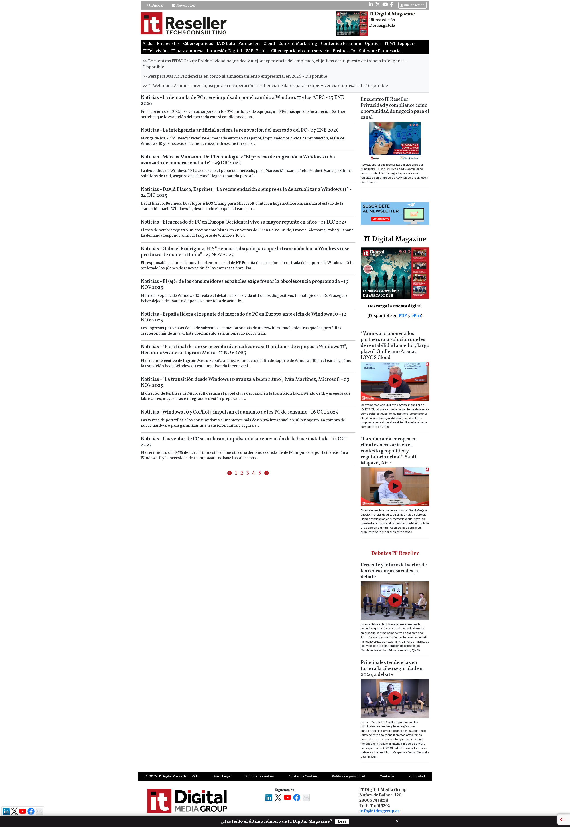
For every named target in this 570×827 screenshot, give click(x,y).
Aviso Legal (222, 776)
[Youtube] (385, 4)
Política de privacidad (348, 776)
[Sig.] (267, 473)
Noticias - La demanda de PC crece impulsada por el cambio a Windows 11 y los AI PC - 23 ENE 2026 (242, 100)
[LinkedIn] (371, 4)
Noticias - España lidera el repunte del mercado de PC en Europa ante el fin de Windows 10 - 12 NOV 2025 (243, 317)
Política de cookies (259, 776)
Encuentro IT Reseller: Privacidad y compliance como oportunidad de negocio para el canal (395, 108)
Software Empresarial (380, 50)
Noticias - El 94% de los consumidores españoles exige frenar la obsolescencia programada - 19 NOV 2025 (244, 284)
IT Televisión (155, 50)
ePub (416, 315)
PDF (403, 315)
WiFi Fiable (257, 50)
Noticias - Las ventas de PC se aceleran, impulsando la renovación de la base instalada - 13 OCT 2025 (244, 442)
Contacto (387, 776)
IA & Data (226, 43)
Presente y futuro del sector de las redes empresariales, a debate (394, 571)
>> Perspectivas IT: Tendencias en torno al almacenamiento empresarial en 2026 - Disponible (234, 76)
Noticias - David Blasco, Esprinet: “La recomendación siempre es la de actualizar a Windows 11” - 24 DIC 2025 (246, 192)
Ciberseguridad (198, 43)
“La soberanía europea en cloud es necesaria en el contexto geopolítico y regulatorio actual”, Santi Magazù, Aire (389, 451)
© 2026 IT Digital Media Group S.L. (172, 776)
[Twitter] (377, 4)
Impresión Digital (224, 50)
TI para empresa (187, 50)
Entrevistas (168, 43)
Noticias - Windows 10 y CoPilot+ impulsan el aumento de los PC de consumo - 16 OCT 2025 (239, 412)
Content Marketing (297, 43)
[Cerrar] (397, 821)
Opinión (373, 43)
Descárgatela (382, 25)
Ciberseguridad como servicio (300, 50)
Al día (147, 43)
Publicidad (416, 776)
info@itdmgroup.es (379, 811)
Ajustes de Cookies (303, 776)
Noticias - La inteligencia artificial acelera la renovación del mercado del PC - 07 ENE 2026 (240, 130)
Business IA (344, 50)
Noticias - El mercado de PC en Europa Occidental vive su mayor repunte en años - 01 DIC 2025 (244, 222)
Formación (249, 43)
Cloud (269, 43)
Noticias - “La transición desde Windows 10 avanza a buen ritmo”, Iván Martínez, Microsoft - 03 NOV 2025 (245, 382)
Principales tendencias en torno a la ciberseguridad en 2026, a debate (392, 668)
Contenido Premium (341, 43)
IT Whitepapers (400, 43)
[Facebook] (391, 4)
